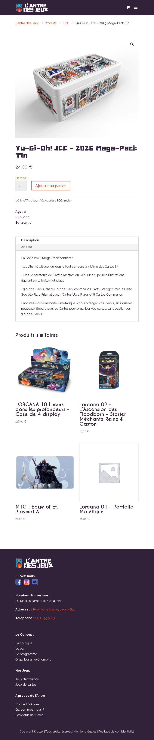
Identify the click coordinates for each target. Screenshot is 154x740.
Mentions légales (85, 731)
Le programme (26, 654)
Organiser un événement (33, 659)
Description (30, 240)
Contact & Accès (27, 704)
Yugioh (68, 200)
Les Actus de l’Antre (29, 715)
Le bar (20, 648)
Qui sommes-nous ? (29, 709)
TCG (59, 200)
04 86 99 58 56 (45, 618)
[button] (132, 44)
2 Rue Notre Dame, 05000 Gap (53, 609)
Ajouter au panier (50, 186)
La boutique (23, 643)
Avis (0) (26, 247)
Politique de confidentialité (116, 731)
